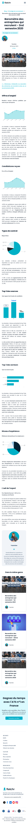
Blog (5, 11)
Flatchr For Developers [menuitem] (9, 777)
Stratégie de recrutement (15, 11)
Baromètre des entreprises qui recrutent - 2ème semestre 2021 (11, 636)
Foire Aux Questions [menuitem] (8, 767)
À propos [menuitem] (5, 754)
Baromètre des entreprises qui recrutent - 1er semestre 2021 (10, 599)
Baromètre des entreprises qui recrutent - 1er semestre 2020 (10, 674)
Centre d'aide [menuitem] (6, 772)
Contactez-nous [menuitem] (7, 761)
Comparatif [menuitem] (6, 770)
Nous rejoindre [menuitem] (7, 756)
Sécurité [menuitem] (5, 743)
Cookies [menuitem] (5, 740)
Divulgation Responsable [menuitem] (9, 745)
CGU (3, 819)
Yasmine (14, 44)
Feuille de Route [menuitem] (7, 775)
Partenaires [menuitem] (6, 759)
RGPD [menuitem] (4, 738)
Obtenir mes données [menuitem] (8, 748)
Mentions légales (10, 819)
